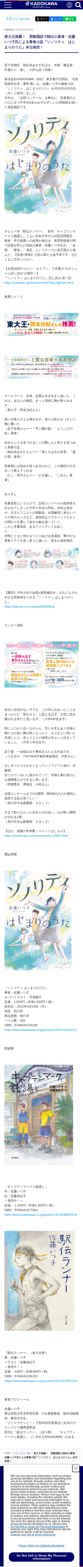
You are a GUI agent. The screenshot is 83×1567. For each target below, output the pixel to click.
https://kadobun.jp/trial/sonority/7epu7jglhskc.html (38, 282)
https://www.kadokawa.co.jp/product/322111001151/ (40, 1030)
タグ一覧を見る (21, 19)
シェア (57, 19)
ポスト (44, 19)
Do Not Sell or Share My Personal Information (38, 1526)
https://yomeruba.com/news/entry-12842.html (36, 835)
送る (71, 19)
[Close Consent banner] (75, 1468)
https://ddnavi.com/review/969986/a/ (29, 606)
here (59, 1494)
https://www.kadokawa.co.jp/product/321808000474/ (40, 1214)
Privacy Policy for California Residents (41, 1545)
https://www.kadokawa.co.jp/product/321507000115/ (40, 1381)
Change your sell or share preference (33, 1534)
